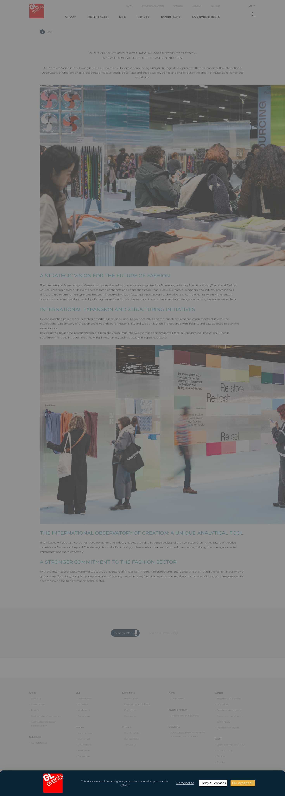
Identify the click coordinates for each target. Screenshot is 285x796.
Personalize (185, 783)
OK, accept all (242, 783)
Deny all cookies (213, 783)
